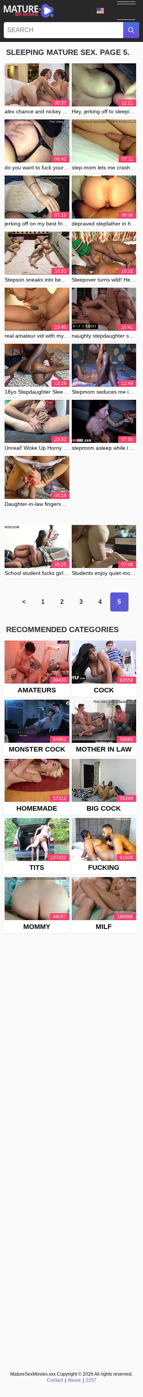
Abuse (74, 1380)
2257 (91, 1380)
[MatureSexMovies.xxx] (29, 11)
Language (102, 10)
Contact (55, 1380)
